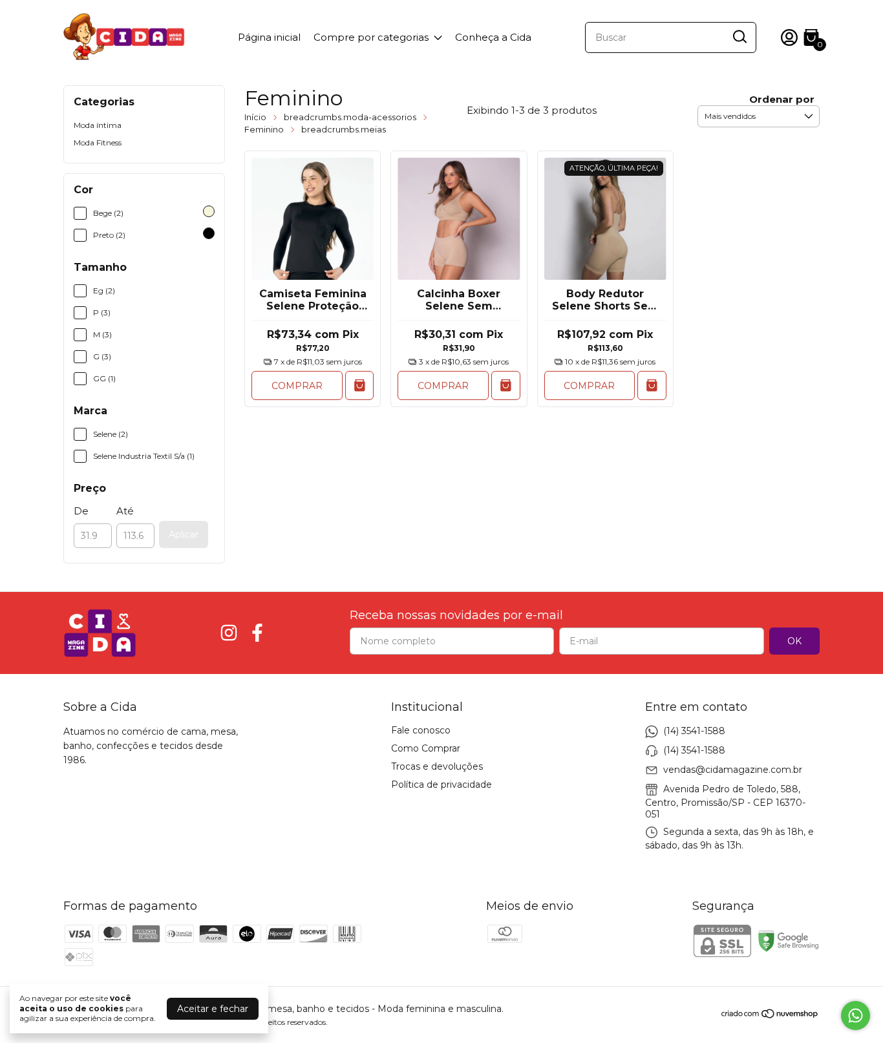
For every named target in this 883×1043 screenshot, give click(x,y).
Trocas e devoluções (437, 766)
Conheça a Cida (493, 37)
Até (125, 511)
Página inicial (269, 37)
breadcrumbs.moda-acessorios (350, 117)
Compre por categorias (371, 37)
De (81, 511)
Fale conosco (421, 730)
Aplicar (183, 534)
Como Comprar (425, 748)
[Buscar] (739, 37)
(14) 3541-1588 (694, 730)
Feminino (264, 129)
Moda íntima (98, 125)
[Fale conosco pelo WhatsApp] (855, 1015)
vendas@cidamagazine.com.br (732, 769)
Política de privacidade (441, 784)
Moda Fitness (98, 142)
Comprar (297, 386)
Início (255, 117)
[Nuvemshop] (770, 1016)
